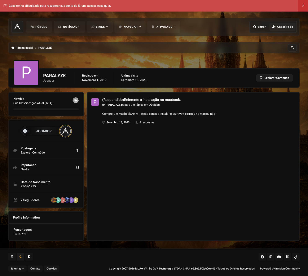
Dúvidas (154, 104)
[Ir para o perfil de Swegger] (62, 200)
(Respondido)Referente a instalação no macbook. (141, 100)
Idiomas (16, 268)
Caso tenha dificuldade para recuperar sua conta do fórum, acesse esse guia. (60, 5)
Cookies (52, 268)
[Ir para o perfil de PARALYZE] (95, 102)
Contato (35, 268)
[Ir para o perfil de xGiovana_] (75, 200)
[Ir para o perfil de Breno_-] (67, 200)
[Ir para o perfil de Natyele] (58, 200)
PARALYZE (113, 104)
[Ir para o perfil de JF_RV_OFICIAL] (53, 200)
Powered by (280, 268)
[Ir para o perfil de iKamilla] (71, 200)
